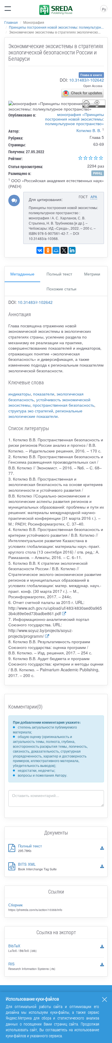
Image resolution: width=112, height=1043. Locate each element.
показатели (43, 394)
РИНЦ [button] (97, 173)
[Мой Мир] (56, 250)
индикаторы (19, 394)
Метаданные (22, 274)
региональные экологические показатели (45, 413)
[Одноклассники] (48, 250)
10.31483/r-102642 (86, 80)
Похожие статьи (61, 289)
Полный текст (59, 274)
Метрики (92, 274)
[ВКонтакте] (39, 250)
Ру (104, 9)
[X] (64, 250)
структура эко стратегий (30, 411)
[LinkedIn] (72, 250)
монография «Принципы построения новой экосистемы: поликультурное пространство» (74, 118)
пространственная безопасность (63, 405)
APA (93, 196)
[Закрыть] (104, 999)
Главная (11, 22)
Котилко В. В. (88, 130)
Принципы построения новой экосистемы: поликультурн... (56, 27)
